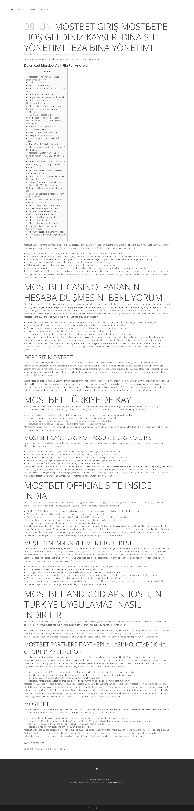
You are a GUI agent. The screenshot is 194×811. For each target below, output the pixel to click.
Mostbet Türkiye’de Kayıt (40, 85)
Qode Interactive (101, 808)
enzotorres (69, 54)
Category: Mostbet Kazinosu (41, 135)
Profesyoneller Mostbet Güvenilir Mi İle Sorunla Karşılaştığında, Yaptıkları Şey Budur (45, 164)
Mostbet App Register (39, 220)
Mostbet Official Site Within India (43, 94)
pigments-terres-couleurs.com (105, 633)
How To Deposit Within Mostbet (43, 132)
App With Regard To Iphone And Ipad (46, 231)
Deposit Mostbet (36, 82)
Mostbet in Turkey (51, 54)
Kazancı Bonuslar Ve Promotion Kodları (47, 182)
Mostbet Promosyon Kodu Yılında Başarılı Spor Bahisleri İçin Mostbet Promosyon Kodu (43, 226)
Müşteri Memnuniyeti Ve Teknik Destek (46, 97)
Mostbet (33, 112)
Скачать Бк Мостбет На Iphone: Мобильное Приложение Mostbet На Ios (44, 188)
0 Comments (82, 54)
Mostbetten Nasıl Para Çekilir (42, 217)
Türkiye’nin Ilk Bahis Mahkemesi (43, 144)
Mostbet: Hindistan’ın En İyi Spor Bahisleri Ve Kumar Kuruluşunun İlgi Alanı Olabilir (45, 155)
